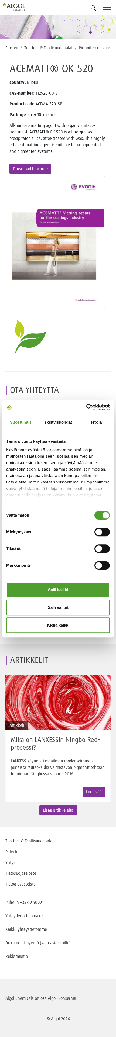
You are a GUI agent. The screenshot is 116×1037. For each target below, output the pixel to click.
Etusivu (11, 47)
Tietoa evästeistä (20, 884)
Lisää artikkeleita (58, 810)
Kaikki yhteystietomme (26, 929)
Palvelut (12, 851)
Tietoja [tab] (95, 422)
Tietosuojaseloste (20, 873)
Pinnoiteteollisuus (95, 47)
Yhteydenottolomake (24, 915)
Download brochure (30, 168)
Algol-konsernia (62, 998)
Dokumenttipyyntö (22, 942)
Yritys (10, 862)
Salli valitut (58, 607)
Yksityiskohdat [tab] (58, 422)
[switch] (102, 532)
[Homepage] (20, 7)
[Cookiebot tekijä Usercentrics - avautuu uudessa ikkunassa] (86, 407)
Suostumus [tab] (21, 422)
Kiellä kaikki (58, 625)
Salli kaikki (58, 589)
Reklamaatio (16, 956)
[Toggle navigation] (109, 8)
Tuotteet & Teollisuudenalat (48, 47)
